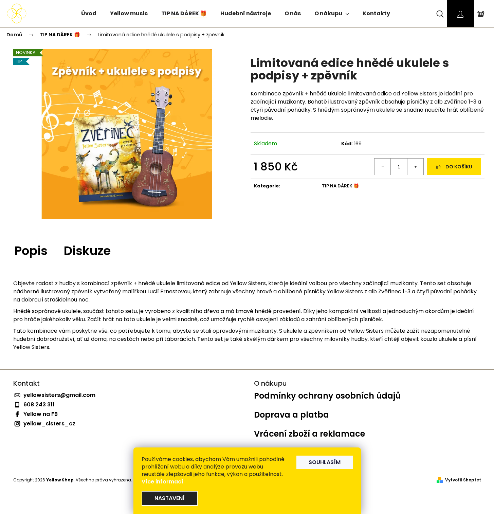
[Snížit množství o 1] (382, 167)
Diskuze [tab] (87, 250)
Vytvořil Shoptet (463, 480)
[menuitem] (88, 14)
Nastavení (169, 498)
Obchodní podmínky (297, 452)
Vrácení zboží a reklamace (309, 433)
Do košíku (458, 166)
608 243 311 (39, 404)
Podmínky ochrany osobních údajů (327, 395)
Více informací (162, 481)
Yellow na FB (40, 414)
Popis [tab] (31, 250)
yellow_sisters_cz (49, 423)
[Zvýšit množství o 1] (415, 167)
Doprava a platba (291, 414)
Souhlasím (325, 462)
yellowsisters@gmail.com (59, 395)
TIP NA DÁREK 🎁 (340, 186)
